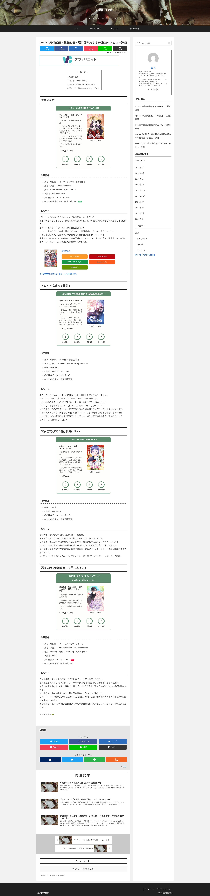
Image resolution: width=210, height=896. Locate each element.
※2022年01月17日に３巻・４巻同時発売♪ (58, 274)
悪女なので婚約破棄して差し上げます (84, 88)
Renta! (73, 267)
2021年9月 (140, 202)
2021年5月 (140, 219)
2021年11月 (140, 190)
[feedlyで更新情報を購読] (94, 759)
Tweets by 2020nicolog (145, 255)
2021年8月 (140, 208)
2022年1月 (140, 185)
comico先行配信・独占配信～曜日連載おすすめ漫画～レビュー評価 (153, 136)
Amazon (73, 256)
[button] (169, 43)
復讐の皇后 (73, 77)
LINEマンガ (142, 239)
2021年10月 (140, 196)
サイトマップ (149, 889)
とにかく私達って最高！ (79, 81)
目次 (80, 72)
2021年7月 (140, 213)
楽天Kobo (100, 256)
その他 (43, 730)
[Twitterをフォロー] (72, 759)
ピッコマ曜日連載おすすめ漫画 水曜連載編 (153, 127)
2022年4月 (140, 173)
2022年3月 (140, 179)
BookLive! (100, 262)
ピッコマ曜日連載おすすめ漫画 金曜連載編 (153, 108)
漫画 (137, 233)
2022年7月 (140, 168)
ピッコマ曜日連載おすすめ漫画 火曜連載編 (153, 117)
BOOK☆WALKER (73, 262)
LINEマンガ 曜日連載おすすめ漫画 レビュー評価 (153, 145)
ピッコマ (141, 250)
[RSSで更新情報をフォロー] (116, 759)
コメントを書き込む (83, 869)
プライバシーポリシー (164, 889)
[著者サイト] (50, 759)
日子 (153, 68)
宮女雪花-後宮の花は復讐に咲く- (82, 84)
